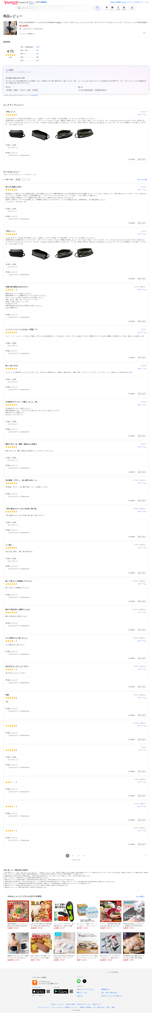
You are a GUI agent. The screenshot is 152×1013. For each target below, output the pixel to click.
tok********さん (142, 584)
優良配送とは (105, 989)
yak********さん (142, 289)
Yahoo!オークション (83, 1004)
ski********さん (142, 548)
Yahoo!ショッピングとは (85, 989)
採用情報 (88, 1007)
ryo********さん (142, 697)
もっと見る (139, 896)
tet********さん (143, 750)
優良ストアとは (82, 992)
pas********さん (142, 189)
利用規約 (67, 1007)
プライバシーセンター (57, 1007)
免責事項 (82, 1007)
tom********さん (142, 725)
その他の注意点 (34, 95)
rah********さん (142, 447)
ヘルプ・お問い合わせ (98, 1007)
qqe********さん (142, 511)
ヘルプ (146, 2)
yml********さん (142, 483)
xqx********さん (142, 368)
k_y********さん (142, 612)
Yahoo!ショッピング (57, 1004)
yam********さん (142, 641)
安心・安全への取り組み (109, 992)
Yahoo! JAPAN (116, 2)
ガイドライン (74, 1007)
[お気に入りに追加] (144, 33)
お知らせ (80, 996)
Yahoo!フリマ (96, 1004)
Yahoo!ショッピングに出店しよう (133, 2)
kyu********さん (142, 806)
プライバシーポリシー (44, 1007)
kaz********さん (142, 669)
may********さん (142, 404)
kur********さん (142, 114)
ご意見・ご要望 (110, 1007)
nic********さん (142, 830)
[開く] (16, 134)
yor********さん (142, 332)
